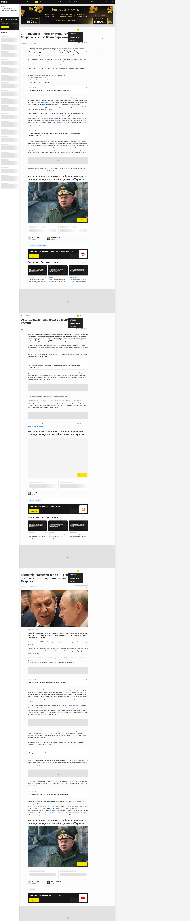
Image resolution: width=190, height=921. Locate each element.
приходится (49, 372)
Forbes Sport (31, 265)
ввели (46, 141)
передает (30, 617)
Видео (61, 1)
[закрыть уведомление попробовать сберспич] (81, 34)
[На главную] (4, 2)
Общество (51, 265)
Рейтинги (42, 1)
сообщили (77, 658)
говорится (40, 338)
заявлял (38, 157)
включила (68, 606)
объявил (34, 710)
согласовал (32, 701)
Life (66, 1)
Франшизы (49, 1)
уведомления (44, 102)
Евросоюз (40, 390)
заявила (59, 122)
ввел (35, 712)
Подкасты (56, 1)
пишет (68, 113)
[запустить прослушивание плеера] (81, 30)
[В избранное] (47, 215)
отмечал (62, 743)
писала (76, 104)
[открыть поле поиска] (113, 2)
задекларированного (41, 116)
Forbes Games (32, 1)
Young (80, 1)
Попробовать (72, 40)
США (78, 388)
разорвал (70, 712)
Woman (70, 1)
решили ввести (80, 98)
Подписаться (34, 244)
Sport (75, 1)
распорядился (52, 739)
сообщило (81, 62)
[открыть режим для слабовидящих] (78, 30)
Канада (34, 390)
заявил (30, 381)
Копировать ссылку (82, 42)
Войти (107, 1)
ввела (62, 622)
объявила (36, 737)
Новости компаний (74, 265)
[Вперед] (90, 218)
